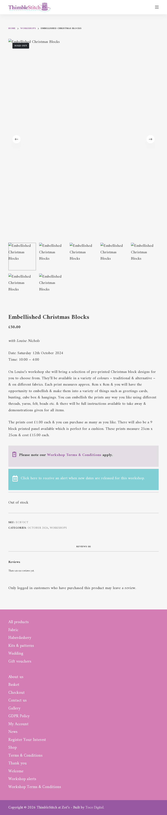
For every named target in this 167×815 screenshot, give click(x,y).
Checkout (16, 693)
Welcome (15, 771)
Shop (12, 748)
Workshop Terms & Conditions (74, 455)
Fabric (13, 630)
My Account (18, 724)
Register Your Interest (27, 740)
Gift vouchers (19, 661)
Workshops (58, 528)
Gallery (14, 708)
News (12, 732)
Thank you (17, 763)
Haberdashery (19, 638)
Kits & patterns (21, 646)
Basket (13, 685)
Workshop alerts (22, 779)
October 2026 (38, 528)
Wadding (15, 653)
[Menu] (157, 7)
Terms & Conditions (25, 755)
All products (18, 622)
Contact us (17, 700)
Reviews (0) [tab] (83, 547)
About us (15, 677)
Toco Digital (94, 807)
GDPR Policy (19, 716)
